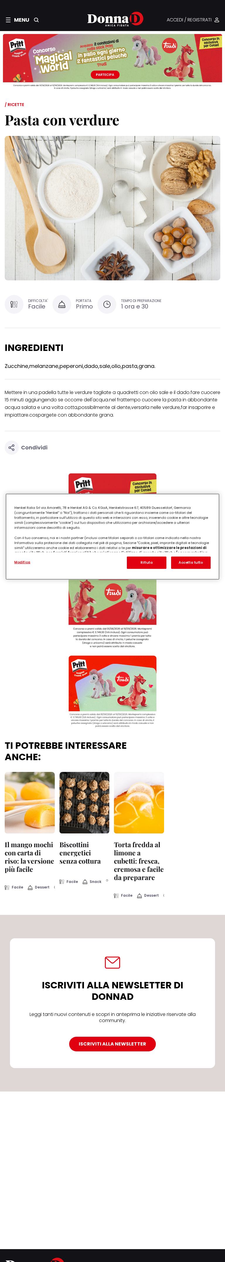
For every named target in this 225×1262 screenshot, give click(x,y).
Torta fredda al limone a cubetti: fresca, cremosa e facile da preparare (139, 861)
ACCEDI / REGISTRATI (189, 20)
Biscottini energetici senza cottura (80, 852)
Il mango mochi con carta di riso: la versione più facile (29, 857)
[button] (17, 19)
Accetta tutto (191, 562)
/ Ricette (14, 105)
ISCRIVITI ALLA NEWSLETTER (112, 1044)
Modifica (22, 562)
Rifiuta (147, 562)
